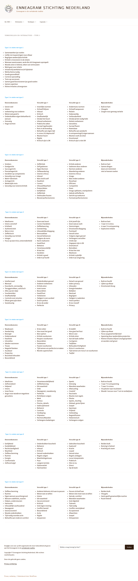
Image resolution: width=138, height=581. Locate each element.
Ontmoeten (18, 22)
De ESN (7, 22)
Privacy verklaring (10, 564)
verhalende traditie (28, 548)
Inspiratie (43, 22)
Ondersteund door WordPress (26, 576)
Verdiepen (31, 22)
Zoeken (129, 547)
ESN (7, 546)
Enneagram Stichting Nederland (53, 8)
